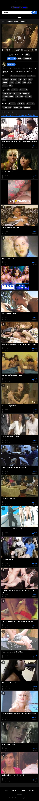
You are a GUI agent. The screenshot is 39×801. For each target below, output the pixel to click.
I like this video (10, 55)
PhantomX (11, 64)
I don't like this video (12, 55)
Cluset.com (17, 798)
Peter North (21, 104)
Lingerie (18, 82)
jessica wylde (17, 93)
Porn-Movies (31, 76)
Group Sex (13, 79)
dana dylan (26, 93)
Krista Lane (12, 104)
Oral (20, 79)
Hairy (24, 82)
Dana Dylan (27, 107)
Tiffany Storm (7, 107)
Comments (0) (27, 58)
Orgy (24, 79)
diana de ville (23, 90)
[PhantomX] (4, 64)
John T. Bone (19, 96)
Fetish (12, 82)
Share (19, 58)
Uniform (5, 82)
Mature (5, 86)
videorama (28, 96)
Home (6, 790)
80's (10, 86)
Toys (29, 82)
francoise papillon (8, 96)
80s (8, 90)
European (5, 79)
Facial (30, 79)
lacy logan (15, 90)
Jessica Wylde (18, 107)
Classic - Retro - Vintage (18, 76)
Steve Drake (30, 104)
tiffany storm (7, 93)
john (4, 99)
